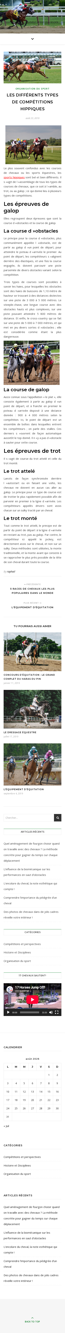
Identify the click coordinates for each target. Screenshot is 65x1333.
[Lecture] (8, 1012)
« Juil (6, 1126)
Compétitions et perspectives (22, 944)
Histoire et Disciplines (17, 952)
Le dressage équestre (20, 732)
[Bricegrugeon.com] (32, 13)
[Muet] (51, 1012)
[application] (32, 999)
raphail (11, 571)
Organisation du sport (33, 88)
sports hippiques (14, 177)
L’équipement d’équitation (24, 789)
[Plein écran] (56, 1012)
